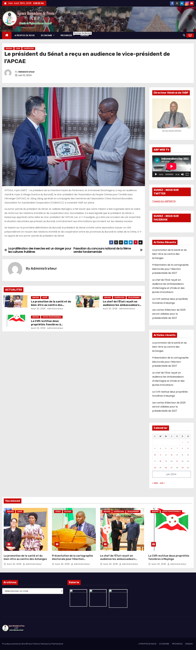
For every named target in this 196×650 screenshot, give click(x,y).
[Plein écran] (187, 174)
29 (183, 467)
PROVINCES (69, 34)
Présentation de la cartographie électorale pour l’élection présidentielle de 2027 (170, 269)
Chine (18, 48)
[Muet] (182, 174)
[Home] (6, 35)
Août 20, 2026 (38, 308)
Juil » (162, 483)
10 (155, 455)
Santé (44, 297)
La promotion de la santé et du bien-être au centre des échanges (51, 305)
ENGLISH (85, 35)
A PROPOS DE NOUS (25, 35)
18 (160, 461)
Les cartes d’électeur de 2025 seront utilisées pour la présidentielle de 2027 (169, 314)
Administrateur (26, 72)
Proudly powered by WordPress (17, 643)
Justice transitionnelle (51, 317)
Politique (67, 511)
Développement (134, 297)
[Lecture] (156, 174)
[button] (184, 35)
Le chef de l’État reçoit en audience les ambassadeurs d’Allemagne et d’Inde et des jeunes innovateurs (118, 561)
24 (155, 467)
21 (177, 461)
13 (171, 455)
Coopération (29, 48)
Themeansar (57, 643)
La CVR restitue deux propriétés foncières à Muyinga (46, 324)
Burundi (9, 48)
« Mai (155, 483)
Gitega (58, 511)
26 (166, 467)
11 (160, 455)
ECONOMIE (47, 35)
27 (171, 467)
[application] (171, 166)
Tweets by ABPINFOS (164, 201)
